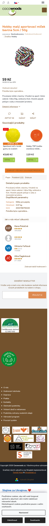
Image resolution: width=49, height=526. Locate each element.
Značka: (11, 36)
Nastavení (23, 512)
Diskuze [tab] (28, 177)
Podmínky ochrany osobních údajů (17, 413)
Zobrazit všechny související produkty (24, 170)
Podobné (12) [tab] (17, 177)
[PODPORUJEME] (6, 430)
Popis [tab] (8, 177)
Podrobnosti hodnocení (33, 34)
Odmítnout (12, 520)
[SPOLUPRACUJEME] (20, 430)
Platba (6, 398)
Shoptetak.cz (30, 472)
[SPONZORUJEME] (7, 438)
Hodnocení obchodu (11, 391)
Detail (7, 160)
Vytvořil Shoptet (27, 479)
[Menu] (43, 2)
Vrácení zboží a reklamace (14, 409)
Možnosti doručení (9, 88)
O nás (5, 387)
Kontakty (7, 402)
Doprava (7, 395)
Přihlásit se (37, 295)
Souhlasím (35, 520)
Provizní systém (10, 420)
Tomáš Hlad (18, 472)
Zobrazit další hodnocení (35, 266)
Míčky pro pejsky (23, 202)
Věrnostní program (11, 417)
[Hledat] (3, 2)
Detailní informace (10, 106)
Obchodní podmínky (11, 406)
